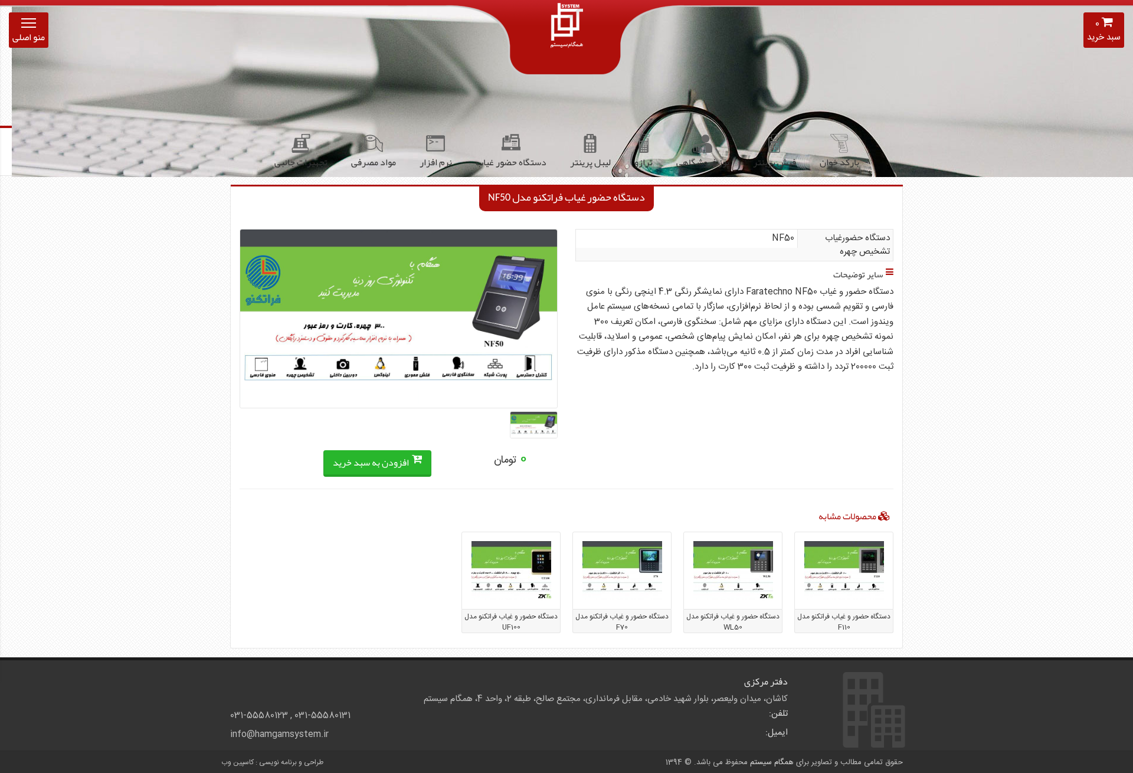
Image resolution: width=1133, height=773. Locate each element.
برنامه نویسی (278, 762)
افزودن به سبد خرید (372, 462)
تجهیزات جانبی (301, 162)
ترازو (643, 162)
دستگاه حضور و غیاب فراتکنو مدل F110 (843, 622)
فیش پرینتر (774, 162)
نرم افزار (436, 162)
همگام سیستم (772, 762)
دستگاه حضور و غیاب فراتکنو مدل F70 (622, 622)
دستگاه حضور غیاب (511, 162)
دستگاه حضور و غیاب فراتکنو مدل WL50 (733, 622)
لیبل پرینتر (590, 162)
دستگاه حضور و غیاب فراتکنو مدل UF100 (511, 622)
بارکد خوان (839, 162)
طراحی (313, 762)
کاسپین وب (237, 762)
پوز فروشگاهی (702, 162)
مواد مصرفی (373, 162)
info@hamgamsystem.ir (279, 735)
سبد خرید (1104, 31)
